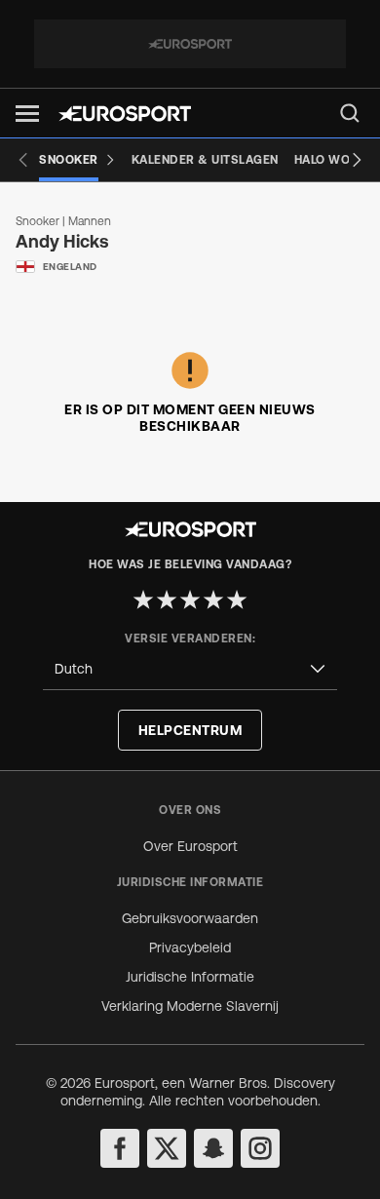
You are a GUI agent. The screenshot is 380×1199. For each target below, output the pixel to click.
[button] (27, 113)
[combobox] (190, 669)
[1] (143, 599)
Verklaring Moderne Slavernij (190, 1006)
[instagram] (260, 1148)
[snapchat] (213, 1148)
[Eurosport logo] (124, 113)
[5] (236, 599)
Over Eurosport (190, 846)
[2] (166, 599)
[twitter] (166, 1148)
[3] (190, 599)
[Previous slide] (23, 160)
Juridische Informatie (190, 977)
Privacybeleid (190, 947)
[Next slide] (356, 160)
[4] (213, 599)
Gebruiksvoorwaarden (190, 918)
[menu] (349, 113)
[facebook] (119, 1148)
